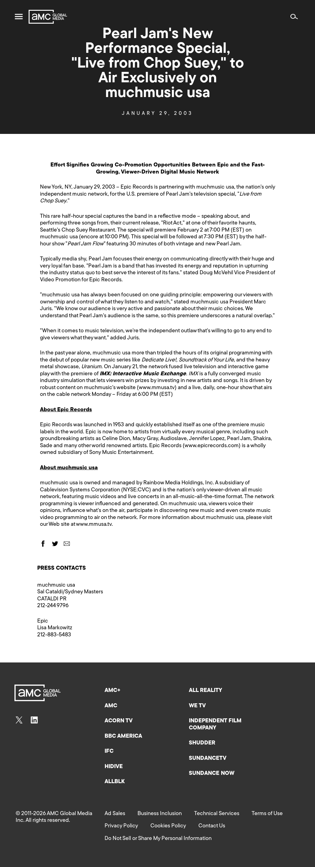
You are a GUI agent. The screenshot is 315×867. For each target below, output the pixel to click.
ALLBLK (115, 782)
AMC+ (113, 690)
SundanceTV (207, 758)
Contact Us (211, 826)
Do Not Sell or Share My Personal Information (158, 839)
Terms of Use (267, 814)
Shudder (202, 743)
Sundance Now (211, 773)
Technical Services (216, 814)
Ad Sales (115, 814)
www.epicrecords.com (212, 446)
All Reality (205, 690)
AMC (111, 706)
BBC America (123, 736)
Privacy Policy (121, 826)
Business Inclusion (160, 814)
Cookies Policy (168, 826)
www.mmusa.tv (157, 388)
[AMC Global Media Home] (48, 17)
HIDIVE (114, 767)
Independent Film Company (215, 724)
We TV (197, 706)
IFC (109, 751)
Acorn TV (119, 721)
